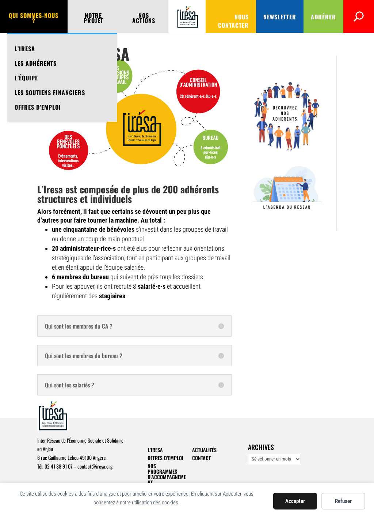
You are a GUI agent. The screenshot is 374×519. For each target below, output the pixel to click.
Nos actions (143, 19)
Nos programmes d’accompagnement (167, 474)
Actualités (204, 450)
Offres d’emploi (38, 107)
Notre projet (93, 19)
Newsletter (279, 16)
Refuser (343, 501)
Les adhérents (36, 63)
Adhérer (323, 16)
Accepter (295, 501)
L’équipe (26, 77)
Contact (201, 458)
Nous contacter (233, 21)
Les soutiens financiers (50, 92)
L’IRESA (25, 48)
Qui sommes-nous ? (33, 19)
